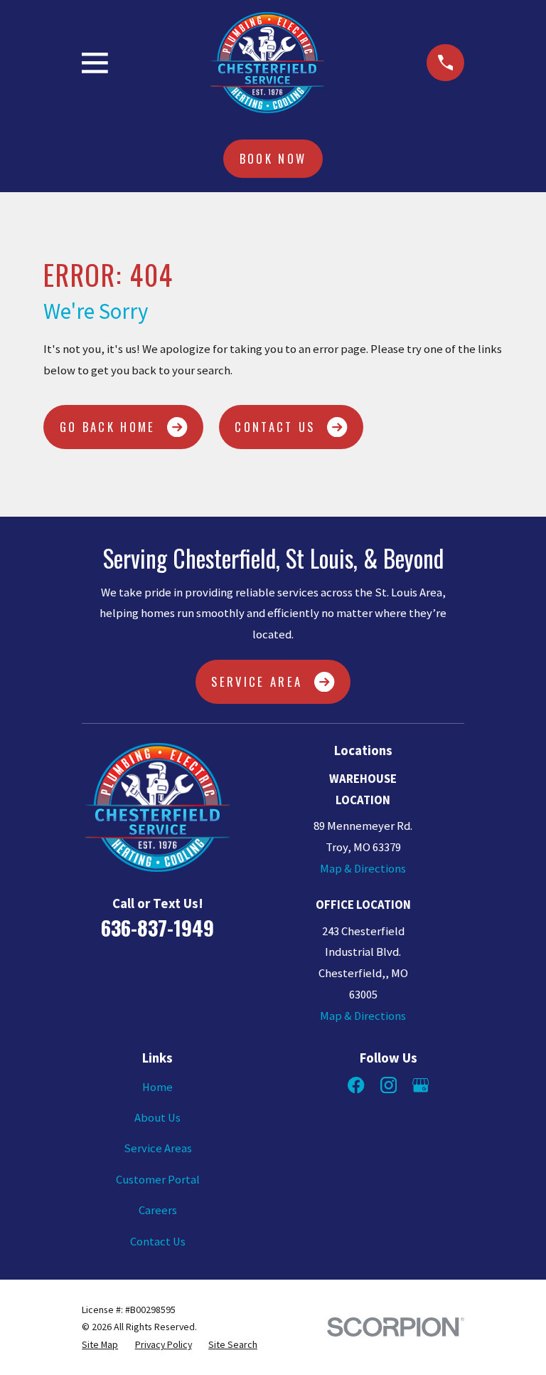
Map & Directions (363, 868)
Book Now (273, 158)
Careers (158, 1210)
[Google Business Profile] (420, 1085)
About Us (157, 1117)
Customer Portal (158, 1179)
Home (157, 1087)
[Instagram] (388, 1085)
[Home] (266, 62)
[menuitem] (100, 1345)
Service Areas (158, 1148)
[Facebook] (356, 1085)
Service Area (256, 681)
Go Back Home (108, 427)
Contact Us (275, 427)
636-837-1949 (157, 927)
